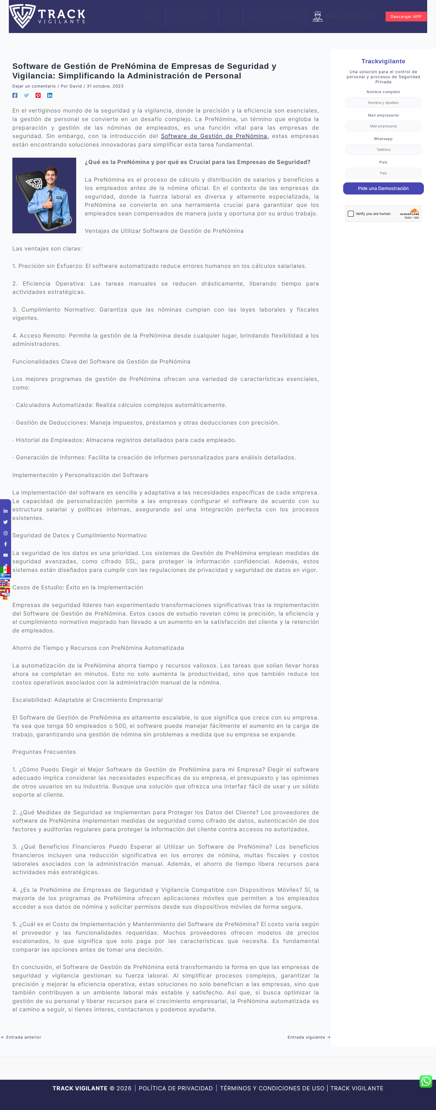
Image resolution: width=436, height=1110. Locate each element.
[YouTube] (5, 555)
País (383, 162)
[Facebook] (14, 95)
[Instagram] (5, 533)
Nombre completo (383, 92)
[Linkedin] (49, 95)
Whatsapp (383, 138)
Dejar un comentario (34, 86)
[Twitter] (26, 95)
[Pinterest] (38, 95)
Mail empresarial (383, 115)
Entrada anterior (21, 1037)
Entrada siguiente (309, 1037)
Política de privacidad (176, 1088)
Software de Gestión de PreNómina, (215, 135)
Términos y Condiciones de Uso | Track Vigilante (302, 1088)
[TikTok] (5, 566)
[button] (211, 16)
